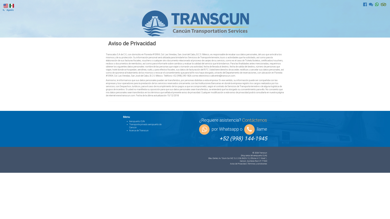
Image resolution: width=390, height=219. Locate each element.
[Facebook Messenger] (372, 5)
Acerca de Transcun (139, 130)
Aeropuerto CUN (137, 121)
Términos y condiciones (257, 164)
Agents (10, 10)
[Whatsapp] (378, 5)
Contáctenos (254, 120)
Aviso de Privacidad (238, 164)
